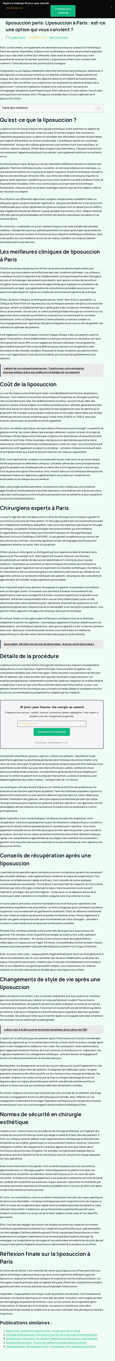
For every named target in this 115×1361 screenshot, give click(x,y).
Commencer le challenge (52, 731)
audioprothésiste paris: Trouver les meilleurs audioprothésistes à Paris (46, 1342)
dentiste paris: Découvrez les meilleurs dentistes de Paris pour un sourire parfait (51, 1338)
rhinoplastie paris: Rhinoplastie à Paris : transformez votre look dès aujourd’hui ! (51, 1346)
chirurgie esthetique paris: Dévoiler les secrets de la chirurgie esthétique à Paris (51, 1334)
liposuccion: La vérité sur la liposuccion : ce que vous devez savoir (43, 1330)
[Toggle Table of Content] (97, 108)
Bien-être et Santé (59, 37)
